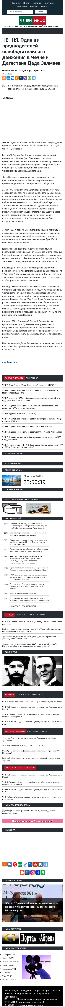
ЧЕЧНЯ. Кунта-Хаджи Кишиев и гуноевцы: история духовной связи (32, 701)
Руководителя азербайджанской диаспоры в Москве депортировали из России (29, 550)
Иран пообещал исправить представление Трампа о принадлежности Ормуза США (29, 568)
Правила (36, 3)
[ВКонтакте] (12, 78)
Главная (16, 3)
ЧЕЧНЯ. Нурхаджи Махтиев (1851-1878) (19, 413)
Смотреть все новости (23, 606)
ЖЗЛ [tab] (29, 731)
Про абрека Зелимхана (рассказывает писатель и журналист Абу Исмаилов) (31, 752)
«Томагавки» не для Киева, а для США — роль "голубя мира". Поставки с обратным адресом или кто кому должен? (29, 645)
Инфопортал (9, 70)
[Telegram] (34, 78)
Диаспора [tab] (22, 614)
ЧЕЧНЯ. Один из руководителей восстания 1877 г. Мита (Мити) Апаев (32, 432)
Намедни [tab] (9, 614)
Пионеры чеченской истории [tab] (20, 767)
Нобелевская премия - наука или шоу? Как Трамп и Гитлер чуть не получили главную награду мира (32, 630)
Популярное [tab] (32, 378)
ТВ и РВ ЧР (7, 976)
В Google (13, 990)
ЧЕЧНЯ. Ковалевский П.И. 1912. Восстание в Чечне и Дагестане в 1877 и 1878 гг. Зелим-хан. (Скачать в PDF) (32, 446)
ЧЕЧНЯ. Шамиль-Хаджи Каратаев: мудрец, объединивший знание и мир (32, 722)
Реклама (33, 6)
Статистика (11, 997)
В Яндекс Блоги (23, 993)
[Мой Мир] (8, 78)
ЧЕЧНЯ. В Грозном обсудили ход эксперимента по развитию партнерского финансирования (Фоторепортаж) (31, 907)
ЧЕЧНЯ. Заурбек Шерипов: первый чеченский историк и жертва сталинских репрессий (30, 715)
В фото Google (42, 990)
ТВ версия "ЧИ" (9, 954)
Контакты (22, 6)
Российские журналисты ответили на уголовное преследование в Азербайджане (29, 599)
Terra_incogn (24, 70)
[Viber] (25, 78)
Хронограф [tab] (37, 694)
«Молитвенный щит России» (23, 593)
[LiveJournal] (21, 78)
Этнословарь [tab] (23, 694)
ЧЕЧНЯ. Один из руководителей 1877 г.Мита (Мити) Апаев (27, 427)
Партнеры (49, 3)
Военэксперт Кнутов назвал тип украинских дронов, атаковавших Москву (29, 534)
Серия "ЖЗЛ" (39, 70)
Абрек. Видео (8, 965)
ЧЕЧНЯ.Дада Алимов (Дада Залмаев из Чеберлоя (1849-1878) (29, 385)
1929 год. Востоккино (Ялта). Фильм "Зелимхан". (24, 745)
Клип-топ (6, 972)
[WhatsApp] (29, 78)
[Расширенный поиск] (48, 11)
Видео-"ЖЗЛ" (8, 958)
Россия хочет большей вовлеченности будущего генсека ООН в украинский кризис (27, 586)
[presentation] (59, 666)
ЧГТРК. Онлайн (9, 979)
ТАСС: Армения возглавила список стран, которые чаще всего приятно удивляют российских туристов (28, 577)
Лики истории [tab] (40, 731)
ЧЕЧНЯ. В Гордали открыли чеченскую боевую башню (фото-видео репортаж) (32, 622)
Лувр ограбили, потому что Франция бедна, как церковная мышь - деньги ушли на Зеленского (32, 637)
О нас (26, 3)
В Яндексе (26, 990)
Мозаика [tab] (9, 694)
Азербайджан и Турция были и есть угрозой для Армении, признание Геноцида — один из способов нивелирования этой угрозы (26, 559)
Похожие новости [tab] (14, 378)
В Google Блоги (41, 993)
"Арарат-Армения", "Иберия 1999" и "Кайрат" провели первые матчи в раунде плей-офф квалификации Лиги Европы (28, 525)
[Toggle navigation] (6, 31)
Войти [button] (44, 6)
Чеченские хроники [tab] (15, 731)
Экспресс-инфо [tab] (37, 614)
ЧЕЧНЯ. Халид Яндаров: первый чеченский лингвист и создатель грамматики (31, 798)
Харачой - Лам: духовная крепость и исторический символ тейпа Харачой (31, 759)
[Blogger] (4, 78)
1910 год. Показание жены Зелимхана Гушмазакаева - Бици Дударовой (29, 739)
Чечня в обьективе (10, 961)
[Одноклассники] (17, 78)
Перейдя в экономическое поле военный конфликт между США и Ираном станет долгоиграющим (28, 542)
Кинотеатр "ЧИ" (9, 969)
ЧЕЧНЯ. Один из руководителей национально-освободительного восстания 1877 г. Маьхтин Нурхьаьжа (30, 407)
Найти (41, 11)
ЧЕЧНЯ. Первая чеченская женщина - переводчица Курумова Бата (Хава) (32, 708)
